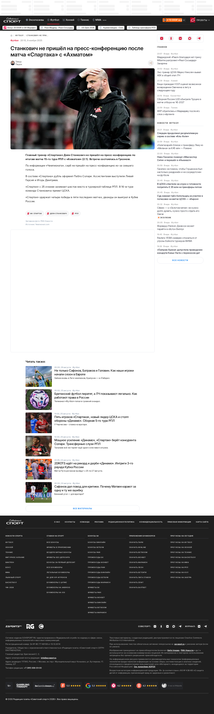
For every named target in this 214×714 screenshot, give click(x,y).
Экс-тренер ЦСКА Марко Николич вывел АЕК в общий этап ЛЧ (179, 74)
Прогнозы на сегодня (181, 536)
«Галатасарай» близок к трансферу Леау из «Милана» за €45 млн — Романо (180, 147)
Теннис (9, 552)
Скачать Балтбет (137, 587)
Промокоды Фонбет (98, 562)
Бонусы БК (93, 536)
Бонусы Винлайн (96, 542)
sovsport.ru (179, 644)
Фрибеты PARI (94, 592)
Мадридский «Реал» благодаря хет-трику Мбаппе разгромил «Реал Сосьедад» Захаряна (179, 60)
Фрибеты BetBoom (97, 607)
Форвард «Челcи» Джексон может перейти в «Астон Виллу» (175, 227)
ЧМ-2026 (9, 587)
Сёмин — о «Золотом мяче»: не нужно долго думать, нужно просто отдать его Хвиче (178, 210)
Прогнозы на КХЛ (179, 572)
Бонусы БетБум (96, 547)
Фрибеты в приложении (59, 547)
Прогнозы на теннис (181, 552)
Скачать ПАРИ (136, 542)
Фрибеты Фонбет (96, 597)
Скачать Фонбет (137, 557)
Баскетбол (11, 582)
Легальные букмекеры (58, 572)
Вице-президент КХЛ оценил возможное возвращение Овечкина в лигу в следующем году (179, 87)
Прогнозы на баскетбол (183, 557)
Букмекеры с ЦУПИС (57, 582)
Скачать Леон (136, 567)
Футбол (14, 40)
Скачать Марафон (138, 562)
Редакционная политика (121, 522)
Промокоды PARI (96, 567)
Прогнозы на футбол (181, 542)
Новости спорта (14, 536)
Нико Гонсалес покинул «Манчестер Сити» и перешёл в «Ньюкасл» (177, 158)
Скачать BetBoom (138, 552)
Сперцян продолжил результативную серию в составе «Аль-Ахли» (177, 135)
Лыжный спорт (13, 577)
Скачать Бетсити (138, 572)
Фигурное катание (14, 557)
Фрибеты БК (94, 587)
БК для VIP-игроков (57, 577)
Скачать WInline (137, 547)
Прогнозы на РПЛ (179, 567)
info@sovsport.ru (48, 658)
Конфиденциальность (151, 522)
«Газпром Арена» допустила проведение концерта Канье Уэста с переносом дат (180, 251)
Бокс (8, 567)
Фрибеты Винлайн (97, 602)
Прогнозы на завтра (181, 577)
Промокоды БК (95, 557)
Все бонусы (53, 542)
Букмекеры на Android (58, 587)
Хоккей (9, 547)
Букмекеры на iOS (56, 592)
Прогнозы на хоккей (181, 547)
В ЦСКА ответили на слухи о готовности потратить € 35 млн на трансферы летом (179, 185)
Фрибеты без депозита (58, 557)
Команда (85, 522)
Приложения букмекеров (142, 536)
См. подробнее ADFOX (144, 666)
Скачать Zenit (136, 582)
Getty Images (173, 650)
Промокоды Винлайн (99, 572)
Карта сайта (202, 522)
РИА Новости (187, 650)
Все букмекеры (55, 567)
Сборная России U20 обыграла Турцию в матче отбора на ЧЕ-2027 (179, 101)
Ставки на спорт (55, 536)
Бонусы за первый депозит (61, 562)
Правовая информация (179, 522)
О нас (57, 522)
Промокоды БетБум (98, 577)
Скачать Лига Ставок (140, 577)
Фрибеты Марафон (97, 612)
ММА (7, 572)
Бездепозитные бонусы (59, 552)
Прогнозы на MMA (179, 562)
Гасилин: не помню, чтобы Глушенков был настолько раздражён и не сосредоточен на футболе (179, 172)
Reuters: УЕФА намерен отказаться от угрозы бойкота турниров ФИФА (177, 239)
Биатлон (9, 562)
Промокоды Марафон (99, 582)
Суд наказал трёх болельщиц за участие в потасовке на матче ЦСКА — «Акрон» (180, 197)
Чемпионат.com (42, 224)
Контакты (70, 522)
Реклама (99, 522)
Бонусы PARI (94, 552)
